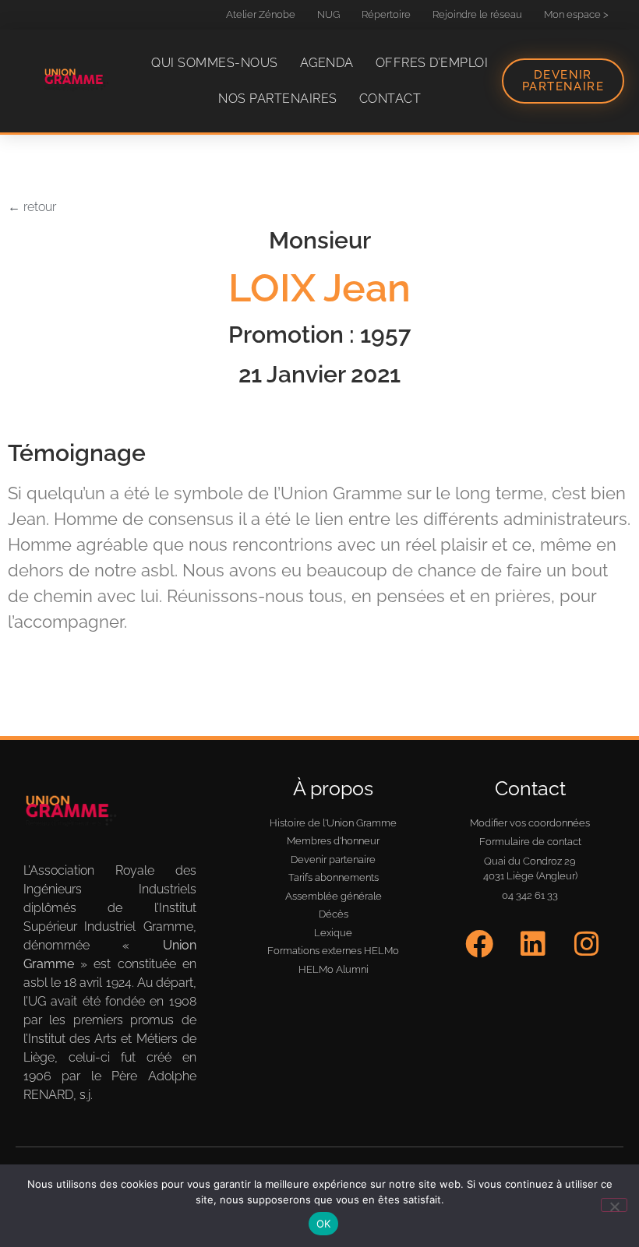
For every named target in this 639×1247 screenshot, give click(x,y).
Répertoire (386, 14)
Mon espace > (576, 14)
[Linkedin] (533, 943)
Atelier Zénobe (260, 14)
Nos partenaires (277, 98)
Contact (390, 98)
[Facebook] (479, 943)
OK (323, 1223)
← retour (32, 206)
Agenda (327, 62)
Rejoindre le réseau (477, 14)
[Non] (614, 1205)
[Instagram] (586, 943)
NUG (328, 14)
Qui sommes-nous (214, 62)
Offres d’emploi (432, 62)
